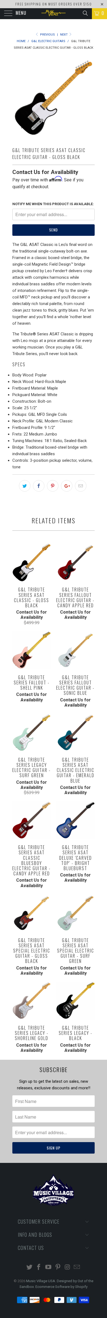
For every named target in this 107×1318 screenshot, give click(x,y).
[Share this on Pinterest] (52, 486)
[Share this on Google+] (66, 486)
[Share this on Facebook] (38, 486)
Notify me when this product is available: (53, 204)
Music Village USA (40, 1281)
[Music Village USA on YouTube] (48, 1267)
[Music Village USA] (53, 13)
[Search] (85, 13)
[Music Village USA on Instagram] (67, 1267)
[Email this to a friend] (80, 486)
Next (64, 34)
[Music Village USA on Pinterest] (58, 1267)
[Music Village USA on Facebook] (39, 1267)
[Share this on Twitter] (24, 486)
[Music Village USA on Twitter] (29, 1267)
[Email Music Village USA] (77, 1267)
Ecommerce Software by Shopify (61, 1287)
